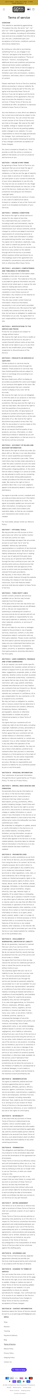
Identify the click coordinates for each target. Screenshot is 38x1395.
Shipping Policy (9, 1357)
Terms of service (14, 1390)
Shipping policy (25, 1390)
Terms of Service (10, 1344)
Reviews (7, 1326)
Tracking (7, 1331)
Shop (5, 1322)
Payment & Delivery (10, 1335)
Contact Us (8, 1362)
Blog (5, 1340)
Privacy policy (27, 1387)
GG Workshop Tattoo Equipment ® (18, 1385)
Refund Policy (8, 1349)
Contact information (20, 1393)
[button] (4, 9)
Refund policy (17, 1387)
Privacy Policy (9, 1353)
